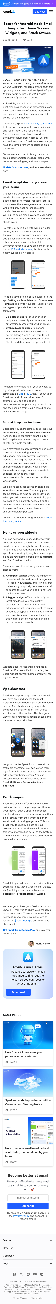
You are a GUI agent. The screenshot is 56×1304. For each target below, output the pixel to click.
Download (18, 992)
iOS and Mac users (21, 249)
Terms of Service (20, 1298)
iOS (29, 393)
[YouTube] (35, 1274)
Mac (21, 393)
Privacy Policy (21, 1215)
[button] (51, 11)
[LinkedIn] (42, 1274)
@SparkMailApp (23, 920)
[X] (21, 1274)
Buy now (40, 11)
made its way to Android (38, 123)
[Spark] (9, 11)
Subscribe (28, 1205)
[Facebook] (14, 1274)
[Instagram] (28, 1274)
